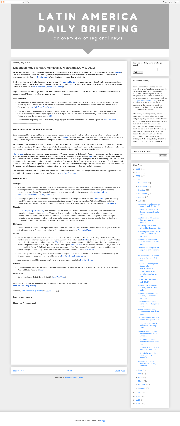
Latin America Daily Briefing (24, 286)
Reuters (118, 72)
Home (69, 371)
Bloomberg (59, 87)
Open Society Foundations (145, 100)
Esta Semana (111, 203)
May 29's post (89, 249)
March (141, 381)
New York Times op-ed (68, 173)
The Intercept (18, 154)
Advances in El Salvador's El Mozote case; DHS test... (148, 258)
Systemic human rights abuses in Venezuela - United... (148, 333)
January (141, 388)
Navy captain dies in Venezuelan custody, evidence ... (147, 363)
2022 (138, 169)
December (142, 183)
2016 (138, 400)
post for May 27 (69, 82)
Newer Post (18, 371)
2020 (138, 176)
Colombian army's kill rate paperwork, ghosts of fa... (149, 319)
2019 (138, 180)
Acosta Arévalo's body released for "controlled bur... (148, 312)
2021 (138, 172)
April (140, 377)
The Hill (60, 94)
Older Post (120, 371)
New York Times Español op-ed (42, 107)
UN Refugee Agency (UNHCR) (32, 211)
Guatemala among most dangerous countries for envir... (149, 212)
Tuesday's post (43, 77)
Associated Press (31, 195)
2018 (138, 393)
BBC (50, 116)
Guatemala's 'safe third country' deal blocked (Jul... (147, 287)
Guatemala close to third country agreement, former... (148, 295)
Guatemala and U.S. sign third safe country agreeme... (148, 220)
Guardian (64, 137)
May (140, 374)
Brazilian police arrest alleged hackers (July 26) (149, 227)
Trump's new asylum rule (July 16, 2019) (148, 281)
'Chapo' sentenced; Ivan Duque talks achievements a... (148, 266)
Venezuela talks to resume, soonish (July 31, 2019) (149, 205)
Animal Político (76, 245)
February (142, 384)
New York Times (110, 120)
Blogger (103, 421)
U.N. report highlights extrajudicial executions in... (148, 341)
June (140, 370)
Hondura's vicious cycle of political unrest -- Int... (148, 348)
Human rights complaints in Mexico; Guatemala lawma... (149, 234)
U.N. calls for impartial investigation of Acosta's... (147, 355)
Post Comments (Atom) (74, 377)
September (143, 194)
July (140, 201)
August (141, 197)
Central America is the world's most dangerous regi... (149, 304)
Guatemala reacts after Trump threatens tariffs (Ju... (148, 241)
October (141, 190)
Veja (90, 156)
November (142, 186)
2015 (138, 403)
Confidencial (99, 192)
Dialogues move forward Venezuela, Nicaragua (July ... (148, 325)
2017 (138, 396)
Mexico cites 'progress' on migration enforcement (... (148, 250)
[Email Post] (57, 291)
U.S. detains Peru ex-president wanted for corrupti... (147, 274)
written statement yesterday (42, 87)
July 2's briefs (47, 195)
